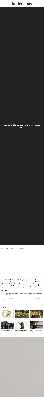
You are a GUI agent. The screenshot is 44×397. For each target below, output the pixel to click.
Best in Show (17, 319)
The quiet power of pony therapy (6, 330)
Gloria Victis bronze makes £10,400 (21, 330)
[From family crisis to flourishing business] (36, 325)
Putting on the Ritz (4, 319)
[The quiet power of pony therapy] (7, 325)
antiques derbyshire (10, 293)
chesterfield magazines (18, 293)
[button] (6, 290)
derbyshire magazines (34, 293)
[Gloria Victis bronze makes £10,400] (21, 325)
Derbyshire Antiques (26, 293)
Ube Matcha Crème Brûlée (34, 319)
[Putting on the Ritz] (7, 314)
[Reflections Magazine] (22, 3)
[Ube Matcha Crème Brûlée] (36, 314)
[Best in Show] (21, 314)
